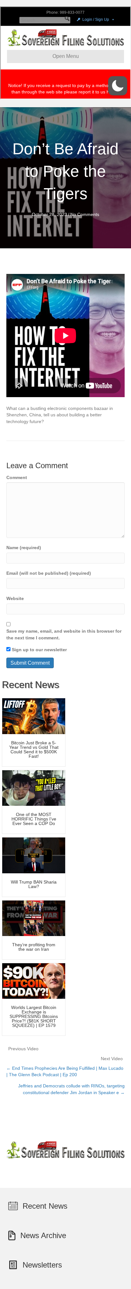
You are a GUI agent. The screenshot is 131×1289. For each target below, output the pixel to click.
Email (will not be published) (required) (48, 573)
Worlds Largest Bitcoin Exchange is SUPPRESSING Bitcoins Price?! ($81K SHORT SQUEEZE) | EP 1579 (34, 1016)
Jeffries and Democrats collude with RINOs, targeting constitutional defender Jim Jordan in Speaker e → (71, 1089)
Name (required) (23, 547)
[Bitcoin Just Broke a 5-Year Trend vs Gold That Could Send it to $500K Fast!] (33, 715)
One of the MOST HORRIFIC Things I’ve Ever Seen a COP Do (33, 819)
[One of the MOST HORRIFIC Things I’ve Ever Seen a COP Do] (33, 787)
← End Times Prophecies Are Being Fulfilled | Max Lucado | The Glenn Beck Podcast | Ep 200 (64, 1071)
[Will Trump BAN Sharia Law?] (33, 855)
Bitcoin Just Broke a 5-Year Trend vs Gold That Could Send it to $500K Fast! (34, 749)
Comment (16, 477)
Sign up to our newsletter (38, 649)
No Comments (84, 214)
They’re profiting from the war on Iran (33, 947)
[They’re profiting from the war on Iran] (33, 917)
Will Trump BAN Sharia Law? (34, 884)
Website (15, 598)
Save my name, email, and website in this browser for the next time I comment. (63, 634)
